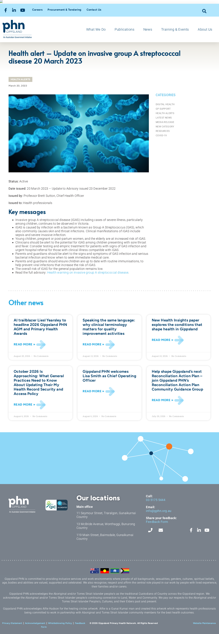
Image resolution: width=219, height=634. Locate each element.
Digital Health (165, 104)
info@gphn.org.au (158, 511)
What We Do (96, 29)
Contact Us (94, 9)
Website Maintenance (204, 623)
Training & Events (175, 29)
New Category (165, 126)
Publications (124, 29)
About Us (205, 29)
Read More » (24, 344)
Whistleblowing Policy (60, 623)
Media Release (165, 122)
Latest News (164, 117)
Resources (163, 131)
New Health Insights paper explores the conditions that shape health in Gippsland (177, 324)
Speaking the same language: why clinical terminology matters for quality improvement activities (109, 327)
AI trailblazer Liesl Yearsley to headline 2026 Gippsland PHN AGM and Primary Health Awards (40, 327)
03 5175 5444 (155, 500)
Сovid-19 (161, 135)
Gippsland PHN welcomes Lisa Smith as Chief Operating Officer (109, 376)
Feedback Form (157, 522)
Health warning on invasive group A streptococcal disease (87, 272)
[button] (204, 11)
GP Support (163, 108)
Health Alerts (20, 79)
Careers (37, 9)
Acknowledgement (35, 623)
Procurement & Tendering (64, 9)
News (147, 29)
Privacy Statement (12, 623)
